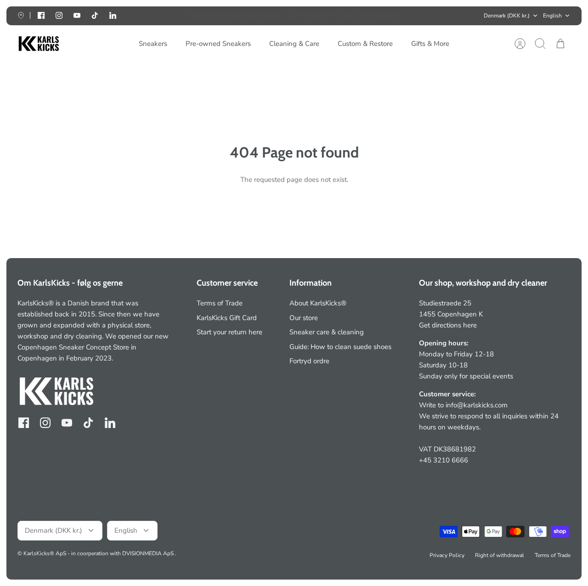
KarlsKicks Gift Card (227, 317)
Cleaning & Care (294, 43)
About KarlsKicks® (317, 303)
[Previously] (174, 16)
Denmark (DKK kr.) (507, 15)
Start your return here (229, 332)
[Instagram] (59, 15)
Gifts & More (430, 43)
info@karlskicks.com (477, 405)
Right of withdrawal (499, 555)
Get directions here (448, 325)
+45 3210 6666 (443, 460)
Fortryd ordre (309, 361)
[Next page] (413, 16)
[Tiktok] (95, 15)
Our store (303, 317)
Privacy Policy (447, 555)
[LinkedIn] (113, 15)
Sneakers (153, 43)
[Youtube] (77, 15)
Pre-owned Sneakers (218, 43)
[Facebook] (41, 15)
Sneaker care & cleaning (326, 332)
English (552, 15)
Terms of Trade (220, 303)
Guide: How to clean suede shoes (340, 346)
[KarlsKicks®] (38, 43)
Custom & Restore (365, 43)
